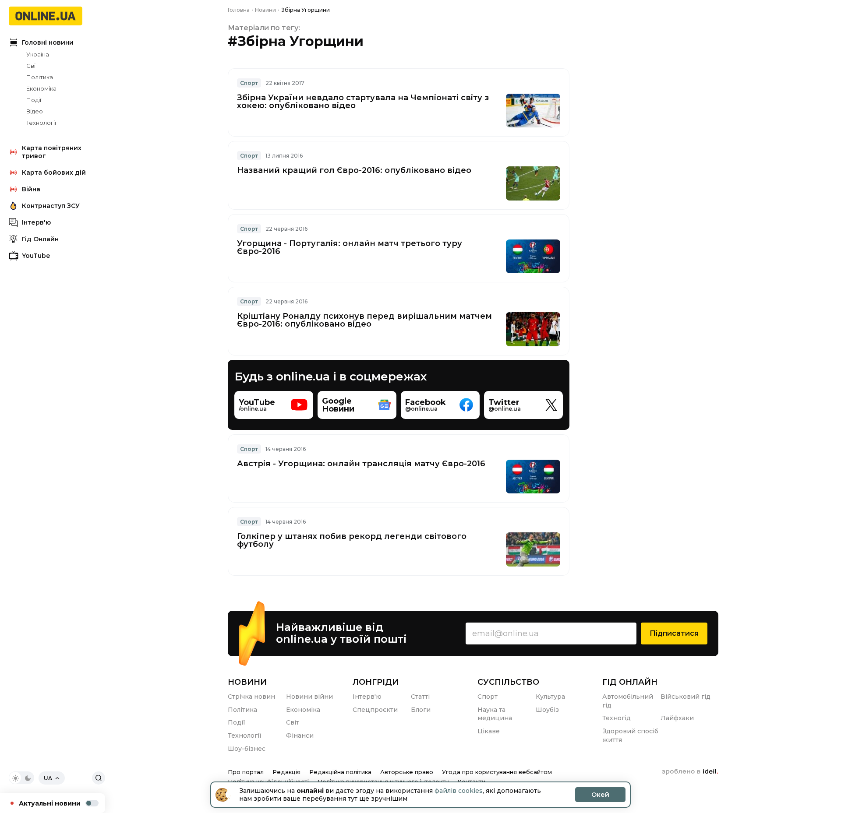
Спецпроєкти (375, 710)
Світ (32, 65)
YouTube (36, 256)
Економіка (41, 88)
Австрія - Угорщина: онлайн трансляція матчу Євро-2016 (361, 463)
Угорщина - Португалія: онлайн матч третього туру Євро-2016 (349, 247)
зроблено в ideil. (689, 772)
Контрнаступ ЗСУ (51, 206)
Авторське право (406, 771)
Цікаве (488, 731)
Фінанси (300, 735)
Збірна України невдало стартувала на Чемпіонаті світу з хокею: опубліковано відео (363, 101)
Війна (31, 189)
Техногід (616, 718)
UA (48, 778)
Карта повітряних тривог (51, 152)
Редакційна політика (340, 771)
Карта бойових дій (54, 172)
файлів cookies (459, 791)
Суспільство (508, 682)
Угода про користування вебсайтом (497, 771)
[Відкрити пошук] (98, 778)
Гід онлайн (629, 682)
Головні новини (48, 42)
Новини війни (309, 696)
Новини (247, 682)
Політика (39, 77)
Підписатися (674, 633)
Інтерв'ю (36, 222)
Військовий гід (685, 696)
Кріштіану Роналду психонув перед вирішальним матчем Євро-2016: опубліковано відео (364, 320)
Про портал (246, 771)
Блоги (421, 710)
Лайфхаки (677, 718)
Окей (600, 795)
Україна (37, 54)
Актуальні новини (50, 803)
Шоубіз (547, 710)
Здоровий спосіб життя (630, 735)
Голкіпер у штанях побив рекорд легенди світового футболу (351, 540)
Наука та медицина (494, 714)
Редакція (286, 771)
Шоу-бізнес (246, 749)
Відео (34, 111)
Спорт (249, 83)
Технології (41, 122)
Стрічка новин (251, 696)
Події (33, 99)
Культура (550, 696)
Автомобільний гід (627, 701)
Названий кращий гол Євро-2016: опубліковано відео (354, 170)
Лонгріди (376, 682)
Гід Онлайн (40, 239)
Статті (420, 696)
